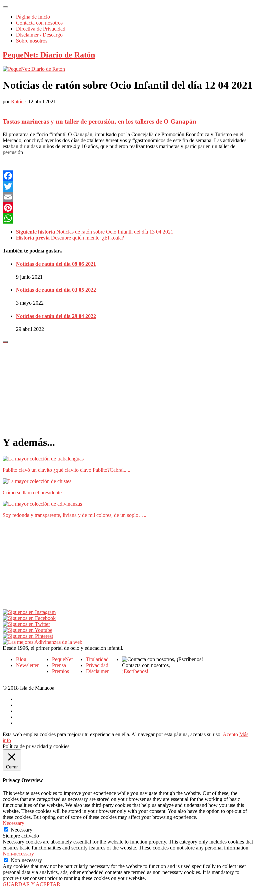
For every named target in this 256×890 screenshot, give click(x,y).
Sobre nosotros (31, 41)
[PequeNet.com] (34, 69)
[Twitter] (128, 186)
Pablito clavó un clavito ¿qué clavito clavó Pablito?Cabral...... (67, 470)
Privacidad (97, 665)
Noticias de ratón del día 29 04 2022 (56, 316)
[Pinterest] (128, 207)
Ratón (17, 101)
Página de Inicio (33, 17)
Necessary (21, 830)
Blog (21, 659)
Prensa (59, 665)
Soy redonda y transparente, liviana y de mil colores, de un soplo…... (75, 515)
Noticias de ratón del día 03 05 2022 (56, 290)
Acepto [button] (230, 734)
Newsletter (27, 665)
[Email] (128, 197)
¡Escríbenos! (135, 671)
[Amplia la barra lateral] (5, 342)
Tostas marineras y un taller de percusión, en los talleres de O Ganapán (99, 121)
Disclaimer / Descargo (39, 35)
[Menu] (5, 7)
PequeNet (62, 659)
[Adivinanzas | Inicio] (42, 642)
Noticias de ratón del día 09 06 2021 (56, 264)
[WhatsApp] (128, 218)
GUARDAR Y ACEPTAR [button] (31, 884)
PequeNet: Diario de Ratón (49, 54)
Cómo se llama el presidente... (34, 492)
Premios (60, 671)
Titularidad (97, 659)
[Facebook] (128, 175)
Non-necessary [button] (18, 853)
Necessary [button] (13, 823)
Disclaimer (97, 671)
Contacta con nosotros (39, 23)
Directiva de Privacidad (40, 29)
